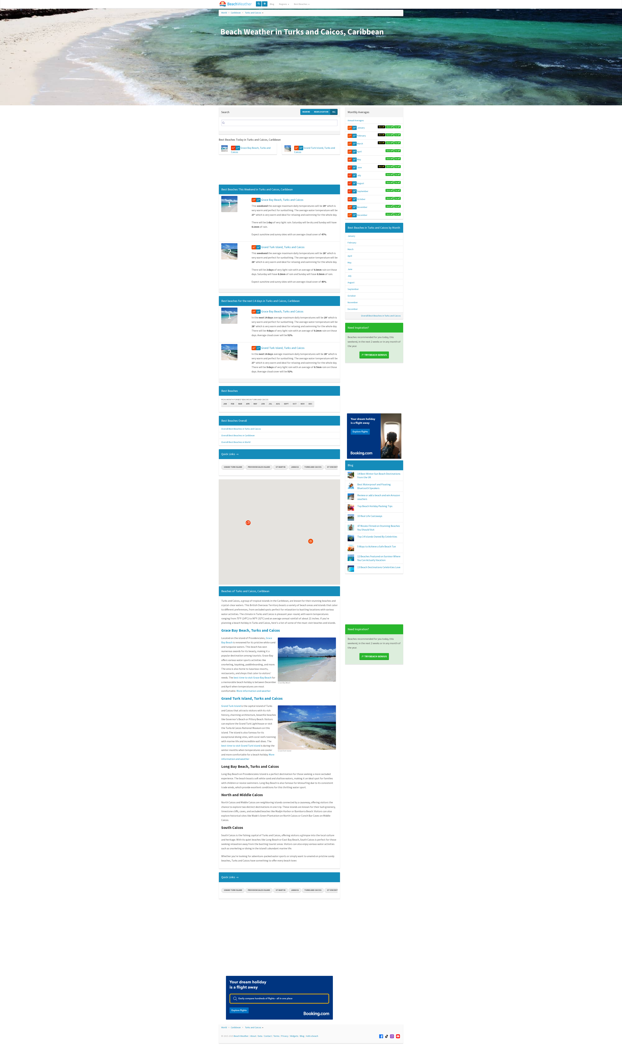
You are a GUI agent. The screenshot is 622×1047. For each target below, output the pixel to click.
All (333, 112)
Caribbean (236, 12)
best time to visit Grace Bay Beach (252, 677)
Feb (232, 404)
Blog (272, 4)
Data (260, 1036)
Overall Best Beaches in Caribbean (238, 435)
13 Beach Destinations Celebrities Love (378, 567)
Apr (247, 404)
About (253, 1036)
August (360, 183)
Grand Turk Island (233, 467)
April (359, 151)
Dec (310, 404)
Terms (276, 1036)
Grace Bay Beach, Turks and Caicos (282, 200)
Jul (270, 404)
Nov (303, 404)
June (359, 167)
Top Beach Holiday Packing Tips (374, 506)
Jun (263, 404)
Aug (278, 404)
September (362, 191)
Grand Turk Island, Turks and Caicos (283, 247)
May (255, 404)
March (360, 143)
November (362, 207)
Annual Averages (356, 120)
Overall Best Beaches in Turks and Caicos (241, 428)
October (361, 199)
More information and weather (253, 690)
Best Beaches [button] (301, 4)
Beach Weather (241, 1036)
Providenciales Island (259, 467)
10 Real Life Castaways (369, 516)
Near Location (321, 112)
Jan (225, 404)
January (361, 127)
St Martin (280, 467)
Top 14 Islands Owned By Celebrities (377, 536)
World (224, 12)
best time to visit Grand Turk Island (240, 745)
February (361, 135)
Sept (286, 404)
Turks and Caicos (253, 12)
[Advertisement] (279, 170)
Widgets (294, 1036)
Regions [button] (283, 4)
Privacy (284, 1036)
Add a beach (312, 1036)
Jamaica (295, 467)
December (362, 215)
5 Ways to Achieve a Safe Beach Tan (376, 546)
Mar (240, 404)
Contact (268, 1036)
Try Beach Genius (375, 354)
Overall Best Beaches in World (235, 442)
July (359, 175)
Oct (295, 404)
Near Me (306, 112)
